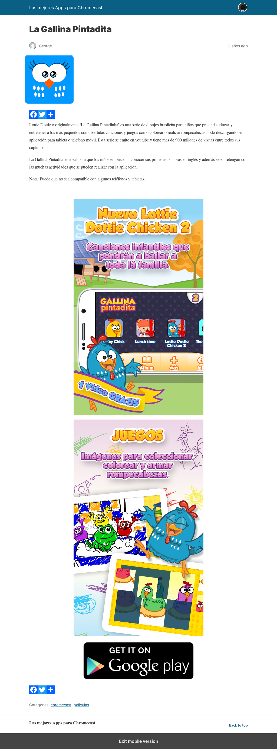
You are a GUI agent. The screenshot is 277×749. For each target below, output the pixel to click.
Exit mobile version (138, 741)
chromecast (61, 704)
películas (81, 704)
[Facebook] (33, 117)
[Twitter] (42, 117)
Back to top (238, 725)
